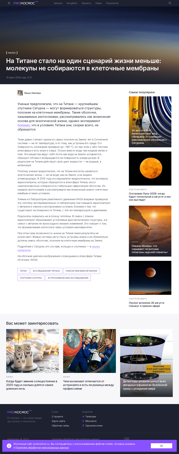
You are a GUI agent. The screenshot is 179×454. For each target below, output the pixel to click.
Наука (99, 3)
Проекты (86, 3)
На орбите (72, 3)
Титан (23, 271)
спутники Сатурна (31, 278)
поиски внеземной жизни (81, 271)
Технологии (112, 3)
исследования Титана (46, 271)
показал (24, 125)
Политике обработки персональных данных (42, 447)
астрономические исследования (68, 278)
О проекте (57, 416)
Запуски (58, 3)
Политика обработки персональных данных (75, 439)
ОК (161, 445)
